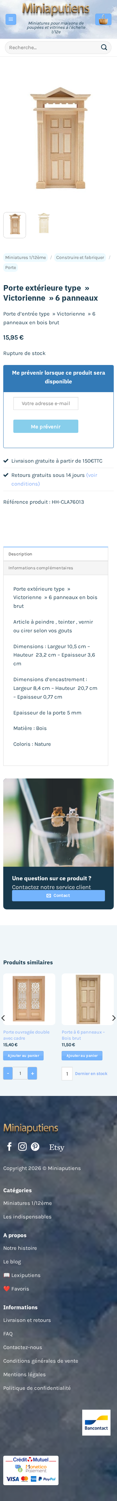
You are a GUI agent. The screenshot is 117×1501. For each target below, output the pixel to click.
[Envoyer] (104, 47)
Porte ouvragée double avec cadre (26, 1035)
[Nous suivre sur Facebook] (9, 1147)
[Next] (103, 140)
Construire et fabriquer (80, 257)
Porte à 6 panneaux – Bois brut (83, 1035)
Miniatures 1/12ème (25, 257)
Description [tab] (20, 554)
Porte (10, 267)
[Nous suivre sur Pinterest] (35, 1147)
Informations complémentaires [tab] (40, 567)
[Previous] (14, 140)
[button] (11, 19)
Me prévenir (46, 426)
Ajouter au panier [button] (23, 1056)
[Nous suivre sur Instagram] (22, 1147)
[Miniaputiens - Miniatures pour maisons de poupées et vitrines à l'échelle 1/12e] (56, 9)
